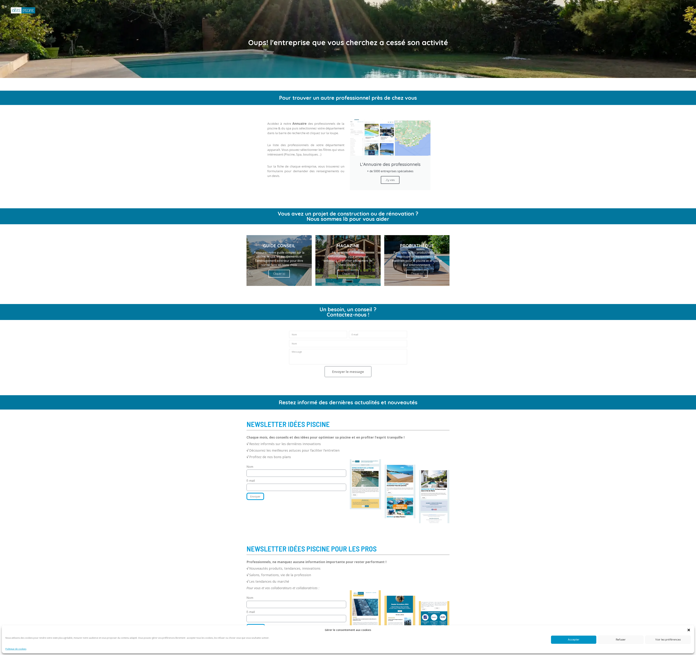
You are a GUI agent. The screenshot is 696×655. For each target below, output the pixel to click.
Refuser (621, 639)
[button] (689, 630)
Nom (249, 467)
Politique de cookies (15, 648)
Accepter (573, 639)
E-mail (250, 481)
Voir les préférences (668, 639)
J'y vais (390, 180)
